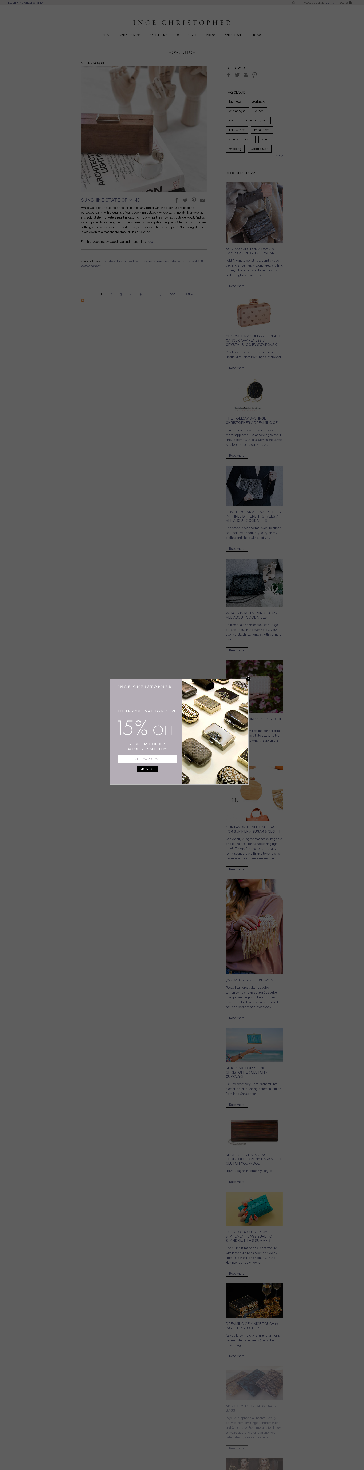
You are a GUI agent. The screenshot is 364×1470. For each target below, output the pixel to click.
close (248, 678)
